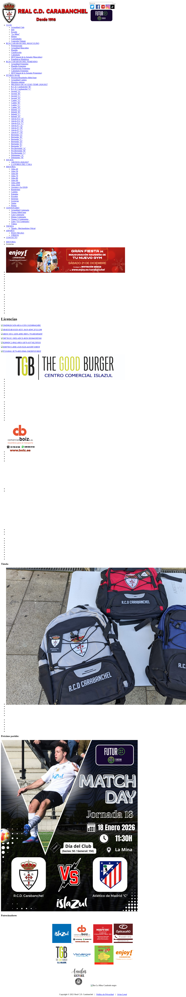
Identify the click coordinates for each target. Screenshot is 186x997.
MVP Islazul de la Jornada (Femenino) (26, 73)
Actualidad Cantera (19, 80)
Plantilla (14, 50)
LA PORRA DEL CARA (21, 164)
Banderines (15, 189)
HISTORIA (11, 167)
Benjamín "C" (17, 139)
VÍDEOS (15, 235)
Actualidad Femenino (19, 64)
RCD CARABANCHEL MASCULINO (22, 43)
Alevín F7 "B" (17, 128)
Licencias (15, 201)
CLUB (9, 25)
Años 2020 (15, 185)
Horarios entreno (18, 82)
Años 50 (14, 171)
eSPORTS (10, 231)
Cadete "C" (15, 105)
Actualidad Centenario (20, 210)
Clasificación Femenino (20, 68)
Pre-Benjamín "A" (18, 148)
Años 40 (14, 169)
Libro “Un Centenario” (20, 221)
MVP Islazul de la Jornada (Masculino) (26, 57)
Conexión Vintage (18, 41)
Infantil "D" (16, 116)
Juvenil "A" (16, 91)
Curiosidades (16, 39)
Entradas (14, 194)
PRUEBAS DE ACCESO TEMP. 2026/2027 (29, 84)
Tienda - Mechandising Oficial (23, 228)
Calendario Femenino (19, 71)
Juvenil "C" (15, 96)
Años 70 (14, 176)
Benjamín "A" (17, 135)
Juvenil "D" (16, 98)
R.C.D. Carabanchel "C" (21, 89)
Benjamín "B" (17, 137)
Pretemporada (16, 46)
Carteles (14, 192)
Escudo (14, 32)
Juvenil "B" (15, 94)
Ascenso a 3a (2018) (19, 187)
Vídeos (14, 224)
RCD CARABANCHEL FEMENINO (22, 62)
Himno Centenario (18, 217)
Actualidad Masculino (20, 48)
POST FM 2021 (17, 233)
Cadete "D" (15, 107)
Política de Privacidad (105, 994)
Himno (14, 36)
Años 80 (14, 178)
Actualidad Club (17, 27)
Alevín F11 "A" (17, 119)
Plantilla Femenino (18, 66)
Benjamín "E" (16, 144)
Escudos (14, 196)
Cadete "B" (15, 103)
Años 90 (14, 180)
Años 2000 (15, 183)
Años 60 (14, 173)
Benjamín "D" (17, 141)
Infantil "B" (15, 112)
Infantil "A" (16, 110)
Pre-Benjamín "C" (18, 153)
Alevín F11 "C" (17, 123)
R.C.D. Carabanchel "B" (21, 87)
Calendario (15, 55)
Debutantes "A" (17, 155)
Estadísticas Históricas (20, 59)
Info (12, 30)
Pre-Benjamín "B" (18, 151)
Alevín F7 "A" (17, 125)
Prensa (13, 205)
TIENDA (10, 226)
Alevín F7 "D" (17, 132)
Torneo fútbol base (18, 212)
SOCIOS (9, 160)
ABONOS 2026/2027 (20, 162)
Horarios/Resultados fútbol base (24, 78)
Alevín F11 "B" (17, 121)
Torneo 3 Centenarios (19, 219)
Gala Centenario (17, 215)
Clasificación (16, 52)
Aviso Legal (122, 994)
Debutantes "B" (17, 157)
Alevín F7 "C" (17, 130)
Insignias (14, 199)
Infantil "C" (15, 114)
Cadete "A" (15, 100)
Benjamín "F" (16, 146)
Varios (13, 203)
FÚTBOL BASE (13, 75)
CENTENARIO (12, 208)
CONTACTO (11, 237)
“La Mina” (15, 34)
